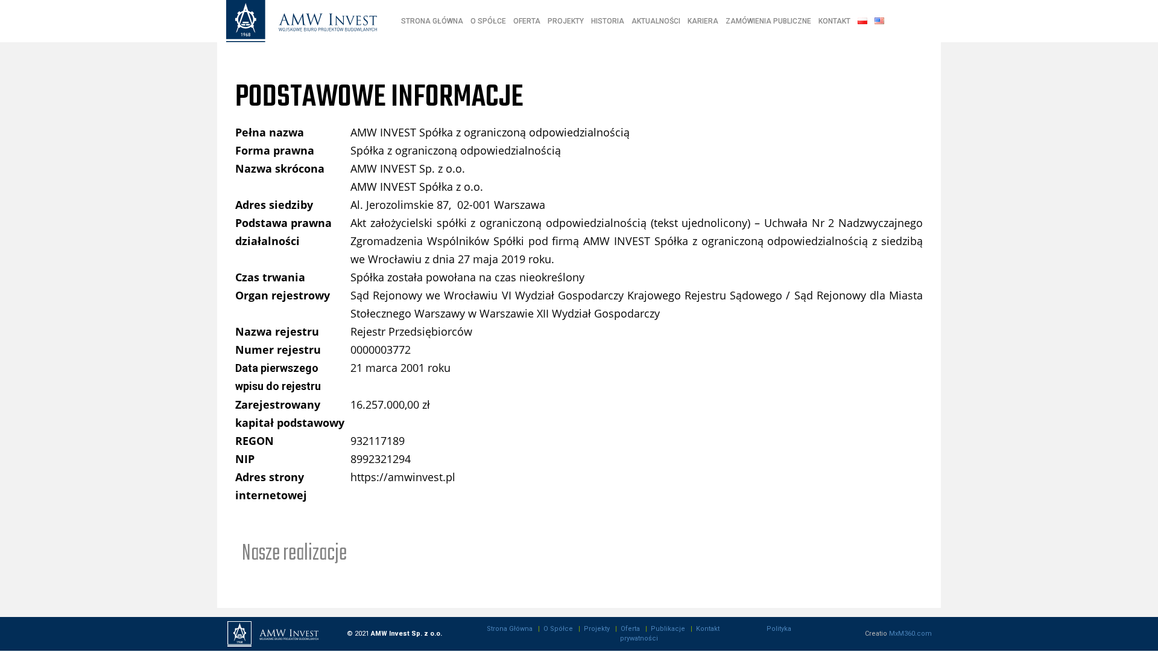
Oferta (630, 629)
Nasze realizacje (294, 554)
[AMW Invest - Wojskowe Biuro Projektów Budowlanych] (301, 21)
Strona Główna (510, 629)
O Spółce (558, 629)
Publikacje (668, 629)
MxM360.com (910, 634)
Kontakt (708, 629)
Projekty (597, 629)
